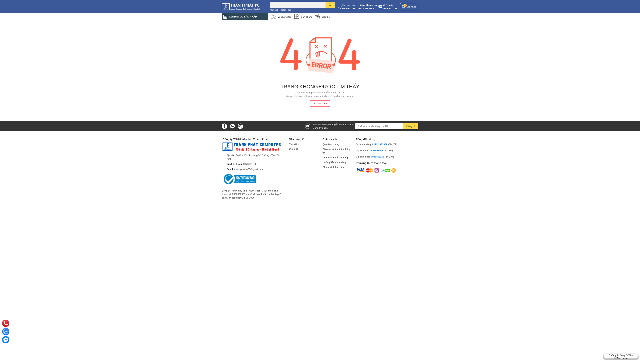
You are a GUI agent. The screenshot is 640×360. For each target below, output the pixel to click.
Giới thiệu (294, 149)
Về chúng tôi (284, 16)
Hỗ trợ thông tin (367, 5)
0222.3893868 (366, 8)
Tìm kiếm (294, 144)
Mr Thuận (388, 5)
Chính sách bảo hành (333, 167)
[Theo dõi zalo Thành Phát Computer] (232, 125)
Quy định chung (330, 144)
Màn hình (274, 10)
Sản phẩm (306, 16)
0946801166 (349, 8)
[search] (330, 5)
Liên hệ (326, 16)
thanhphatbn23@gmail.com (249, 169)
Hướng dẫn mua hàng (334, 162)
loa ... (290, 10)
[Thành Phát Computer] (242, 6)
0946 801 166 (390, 8)
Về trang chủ (320, 103)
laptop (283, 10)
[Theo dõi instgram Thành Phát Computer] (240, 125)
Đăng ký (410, 126)
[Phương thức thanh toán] (376, 170)
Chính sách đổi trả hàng (335, 157)
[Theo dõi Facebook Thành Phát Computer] (224, 125)
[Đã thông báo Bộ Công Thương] (239, 179)
